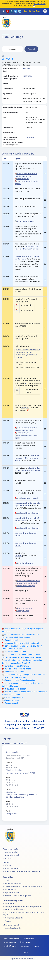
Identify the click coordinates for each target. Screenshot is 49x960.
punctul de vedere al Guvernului (27, 498)
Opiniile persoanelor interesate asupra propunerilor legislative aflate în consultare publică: (13, 141)
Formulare (8, 921)
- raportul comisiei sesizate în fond (17, 669)
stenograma (25, 408)
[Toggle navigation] (44, 25)
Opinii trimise (30, 137)
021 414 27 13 (10, 804)
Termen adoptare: (9, 132)
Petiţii (7, 880)
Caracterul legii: (8, 127)
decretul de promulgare (24, 608)
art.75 (26, 383)
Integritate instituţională (13, 928)
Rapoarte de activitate (12, 893)
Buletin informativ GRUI (12, 868)
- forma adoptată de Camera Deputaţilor (19, 680)
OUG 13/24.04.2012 (40, 4)
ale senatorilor (9, 904)
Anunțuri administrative (12, 939)
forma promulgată (23, 611)
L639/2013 (7, 58)
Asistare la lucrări (10, 889)
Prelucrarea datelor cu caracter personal (18, 896)
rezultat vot (18, 556)
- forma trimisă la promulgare (15, 689)
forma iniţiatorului (23, 179)
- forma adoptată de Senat (14, 672)
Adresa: (5, 84)
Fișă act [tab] (31, 49)
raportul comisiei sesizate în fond (28, 513)
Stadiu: (5, 117)
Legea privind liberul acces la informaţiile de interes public (24, 886)
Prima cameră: (8, 89)
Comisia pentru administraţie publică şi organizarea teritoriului (27, 457)
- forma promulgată (11, 700)
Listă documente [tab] (12, 49)
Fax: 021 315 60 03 (12, 806)
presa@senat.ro (11, 814)
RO (45, 11)
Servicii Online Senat (32, 11)
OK (34, 6)
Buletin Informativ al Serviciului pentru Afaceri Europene (23, 871)
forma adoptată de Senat (25, 563)
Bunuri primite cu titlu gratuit (14, 918)
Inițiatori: (6, 99)
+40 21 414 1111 (11, 765)
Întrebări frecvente (10, 946)
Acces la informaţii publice (13, 883)
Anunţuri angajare (10, 942)
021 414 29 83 (10, 783)
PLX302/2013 (27, 76)
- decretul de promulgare (13, 697)
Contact (36, 946)
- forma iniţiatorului (11, 640)
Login (25, 952)
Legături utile (25, 946)
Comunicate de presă (12, 855)
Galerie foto (8, 858)
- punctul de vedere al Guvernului (16, 666)
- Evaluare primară (11, 703)
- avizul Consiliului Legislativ (15, 651)
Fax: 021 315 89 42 (12, 785)
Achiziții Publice (29, 939)
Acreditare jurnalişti (11, 852)
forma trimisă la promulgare (26, 586)
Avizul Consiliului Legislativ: (12, 107)
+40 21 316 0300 (11, 768)
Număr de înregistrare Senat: (10, 70)
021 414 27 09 (10, 780)
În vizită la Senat (25, 942)
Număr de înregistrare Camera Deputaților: (10, 77)
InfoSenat (8, 865)
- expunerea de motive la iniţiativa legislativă (21, 643)
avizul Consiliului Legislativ (25, 221)
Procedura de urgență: (10, 112)
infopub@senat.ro (12, 792)
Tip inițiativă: (7, 94)
